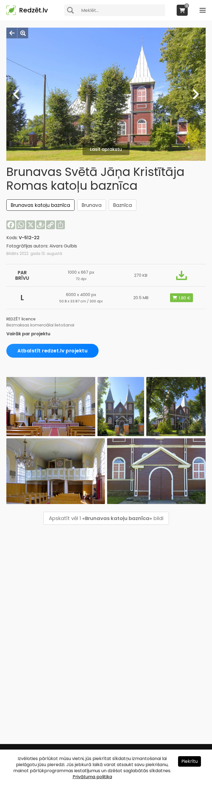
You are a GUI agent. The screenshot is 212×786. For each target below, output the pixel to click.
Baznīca (122, 205)
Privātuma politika (92, 777)
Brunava (92, 205)
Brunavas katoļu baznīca (40, 205)
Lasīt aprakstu (106, 149)
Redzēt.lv (33, 10)
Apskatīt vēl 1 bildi (106, 518)
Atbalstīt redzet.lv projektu (52, 350)
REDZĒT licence (21, 319)
